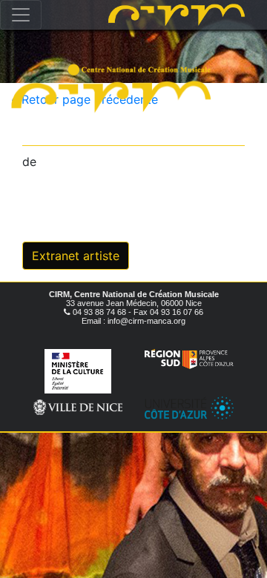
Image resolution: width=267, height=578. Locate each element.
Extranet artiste (75, 255)
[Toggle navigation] (21, 15)
